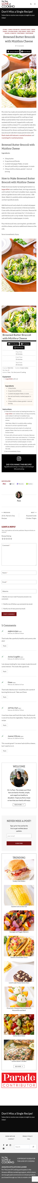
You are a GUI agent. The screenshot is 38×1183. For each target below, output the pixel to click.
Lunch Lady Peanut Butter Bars (19, 983)
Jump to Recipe (14, 51)
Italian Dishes (13, 31)
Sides (28, 31)
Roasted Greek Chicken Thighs (31, 515)
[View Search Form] (30, 4)
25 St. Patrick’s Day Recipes (8, 515)
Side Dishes (22, 31)
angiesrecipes (13, 631)
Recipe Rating (6, 536)
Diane (10, 682)
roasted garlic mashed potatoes (12, 138)
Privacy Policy (28, 1136)
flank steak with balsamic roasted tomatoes (16, 135)
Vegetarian (29, 33)
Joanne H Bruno (14, 736)
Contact (11, 1139)
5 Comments (20, 46)
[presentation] (19, 870)
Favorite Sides (25, 29)
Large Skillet (9, 379)
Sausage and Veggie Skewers (19, 932)
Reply (4, 646)
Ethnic (5, 29)
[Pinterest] (3, 1148)
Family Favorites (14, 29)
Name (4, 573)
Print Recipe (27, 51)
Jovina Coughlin (14, 657)
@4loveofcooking (11, 466)
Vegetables (20, 33)
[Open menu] (34, 4)
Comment (6, 545)
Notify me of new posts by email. (14, 609)
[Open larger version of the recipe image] (19, 319)
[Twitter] (7, 1145)
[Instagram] (10, 1145)
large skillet (6, 189)
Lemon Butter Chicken (19, 1061)
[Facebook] (3, 1145)
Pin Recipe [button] (26, 344)
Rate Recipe (19, 347)
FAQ (28, 1139)
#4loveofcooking (19, 469)
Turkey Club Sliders (19, 881)
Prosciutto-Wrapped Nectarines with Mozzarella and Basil (19, 1009)
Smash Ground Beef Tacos (19, 957)
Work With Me (10, 1136)
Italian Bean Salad (19, 1036)
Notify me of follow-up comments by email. (18, 604)
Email (4, 582)
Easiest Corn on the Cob (19, 906)
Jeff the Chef (13, 708)
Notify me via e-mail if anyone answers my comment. (16, 598)
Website (5, 591)
